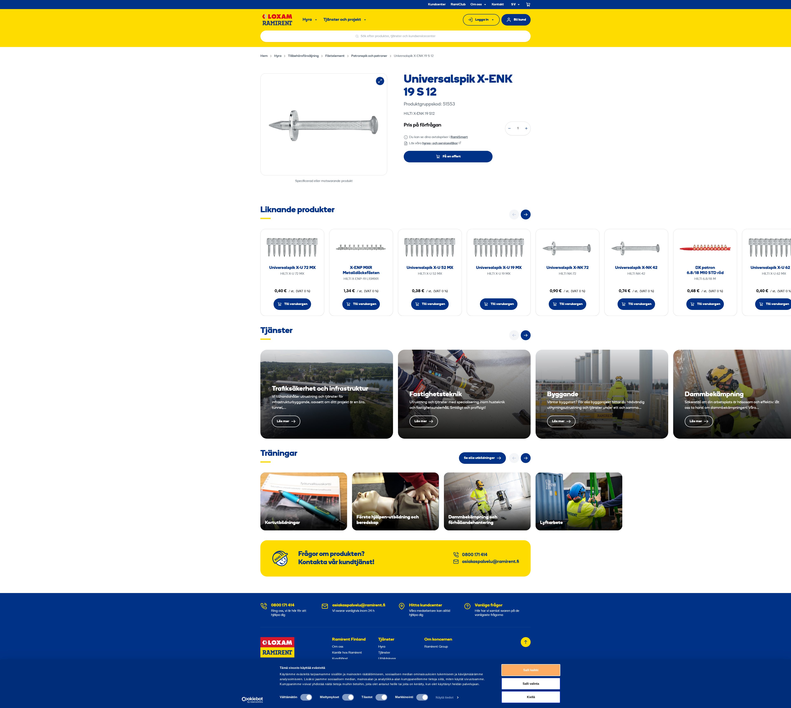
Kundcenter (437, 4)
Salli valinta (531, 683)
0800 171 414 (474, 555)
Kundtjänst (340, 658)
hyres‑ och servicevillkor (440, 143)
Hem (264, 56)
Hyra (307, 20)
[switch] (348, 697)
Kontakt (498, 4)
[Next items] (526, 214)
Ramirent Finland (349, 640)
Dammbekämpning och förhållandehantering (487, 501)
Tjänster (386, 640)
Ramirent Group (436, 646)
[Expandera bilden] (380, 81)
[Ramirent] (277, 19)
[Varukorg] (528, 4)
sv (513, 4)
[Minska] (509, 128)
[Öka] (526, 128)
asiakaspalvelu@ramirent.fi (490, 561)
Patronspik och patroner (369, 56)
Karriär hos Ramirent (347, 652)
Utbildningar (387, 658)
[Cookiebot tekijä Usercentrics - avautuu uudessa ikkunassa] (252, 700)
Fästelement (335, 56)
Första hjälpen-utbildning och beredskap (395, 501)
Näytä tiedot (444, 697)
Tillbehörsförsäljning (303, 56)
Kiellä (531, 697)
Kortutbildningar (303, 501)
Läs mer (326, 394)
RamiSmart (459, 137)
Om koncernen (438, 640)
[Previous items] (514, 214)
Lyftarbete (579, 501)
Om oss (476, 4)
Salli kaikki (530, 670)
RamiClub (458, 4)
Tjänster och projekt (342, 20)
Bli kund (520, 19)
